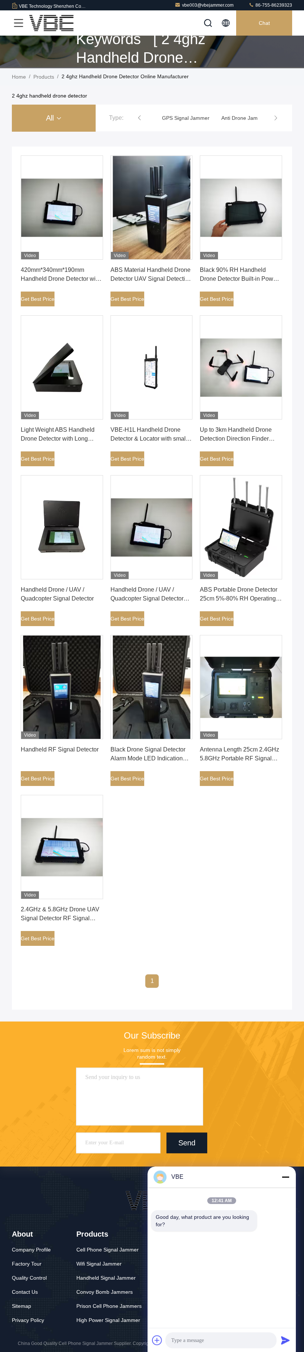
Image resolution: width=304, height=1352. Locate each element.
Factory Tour (27, 1264)
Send (186, 1143)
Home (19, 77)
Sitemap (21, 1306)
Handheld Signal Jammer (106, 1278)
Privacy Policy (28, 1320)
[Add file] (157, 1340)
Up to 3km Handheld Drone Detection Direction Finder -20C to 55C (236, 439)
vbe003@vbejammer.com (208, 5)
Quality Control (29, 1278)
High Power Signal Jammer (108, 1320)
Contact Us (25, 1292)
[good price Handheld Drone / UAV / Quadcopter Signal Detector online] (62, 527)
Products (43, 77)
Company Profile (31, 1250)
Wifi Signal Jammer (99, 1264)
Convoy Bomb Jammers (104, 1292)
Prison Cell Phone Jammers (109, 1306)
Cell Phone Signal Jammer (107, 1250)
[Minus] (285, 1176)
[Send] (285, 1340)
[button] (139, 118)
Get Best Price (37, 299)
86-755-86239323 (273, 5)
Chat (264, 23)
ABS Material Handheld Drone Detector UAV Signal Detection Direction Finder (151, 279)
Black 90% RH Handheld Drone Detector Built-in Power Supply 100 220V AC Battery (239, 279)
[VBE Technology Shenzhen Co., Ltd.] (51, 23)
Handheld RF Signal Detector (60, 749)
